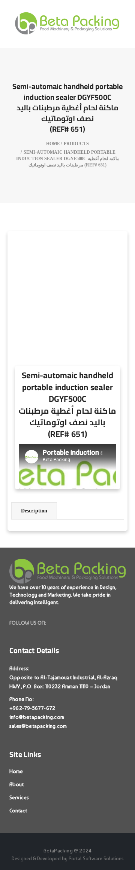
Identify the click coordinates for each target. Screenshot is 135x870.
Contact (18, 811)
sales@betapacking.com (38, 726)
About (16, 784)
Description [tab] (34, 511)
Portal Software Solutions (96, 858)
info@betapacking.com (36, 717)
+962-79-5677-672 (32, 708)
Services (19, 797)
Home (16, 771)
